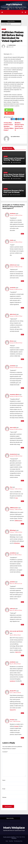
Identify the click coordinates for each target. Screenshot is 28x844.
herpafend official (14, 394)
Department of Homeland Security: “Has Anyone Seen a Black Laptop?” (13, 160)
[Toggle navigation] (25, 12)
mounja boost (13, 454)
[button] (22, 12)
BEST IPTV (18, 652)
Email (3, 788)
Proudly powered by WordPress (9, 836)
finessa (12, 341)
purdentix (12, 581)
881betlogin (13, 530)
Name (3, 780)
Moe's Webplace (14, 4)
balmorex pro (13, 265)
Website (4, 797)
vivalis (11, 240)
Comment (5, 751)
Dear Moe (11, 841)
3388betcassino (14, 507)
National (4, 29)
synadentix (13, 287)
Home (7, 841)
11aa (11, 487)
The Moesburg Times (18, 841)
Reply (22, 233)
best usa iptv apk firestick (16, 631)
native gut (12, 608)
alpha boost (13, 314)
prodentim (12, 365)
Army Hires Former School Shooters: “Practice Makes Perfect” (9, 126)
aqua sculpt (13, 427)
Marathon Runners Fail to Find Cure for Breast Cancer (19, 125)
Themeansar (13, 838)
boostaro (12, 719)
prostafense (13, 553)
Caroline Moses (12, 45)
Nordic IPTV (13, 690)
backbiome (13, 213)
